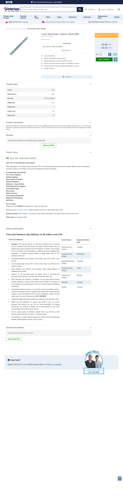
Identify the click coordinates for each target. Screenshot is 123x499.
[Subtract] (100, 54)
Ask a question (14, 339)
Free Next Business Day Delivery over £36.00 (60, 22)
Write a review (45, 39)
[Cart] (119, 9)
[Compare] (115, 59)
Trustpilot (25, 22)
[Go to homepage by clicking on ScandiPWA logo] (11, 9)
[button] (80, 9)
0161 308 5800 (112, 22)
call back (68, 76)
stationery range (22, 210)
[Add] (109, 54)
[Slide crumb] (7, 2)
